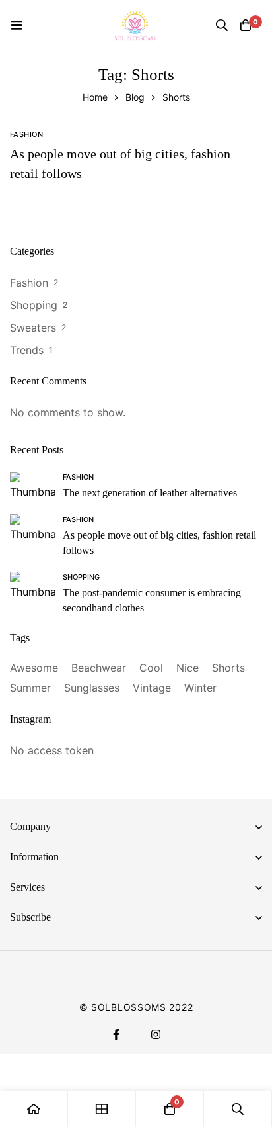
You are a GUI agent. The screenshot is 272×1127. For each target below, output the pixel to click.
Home (95, 97)
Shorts (228, 667)
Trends (27, 350)
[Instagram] (156, 1034)
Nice (187, 667)
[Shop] (102, 1109)
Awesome (34, 667)
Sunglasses (91, 687)
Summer (30, 687)
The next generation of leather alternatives (150, 492)
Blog (135, 97)
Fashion (29, 282)
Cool (151, 667)
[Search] (222, 25)
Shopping (33, 305)
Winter (200, 687)
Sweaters (33, 327)
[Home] (34, 1109)
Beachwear (98, 667)
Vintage (152, 687)
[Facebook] (116, 1034)
